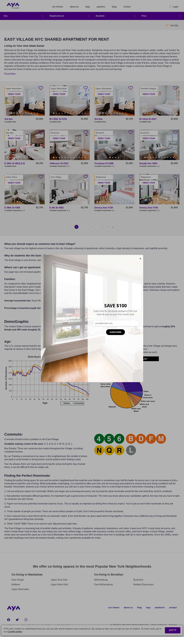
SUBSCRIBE (115, 332)
